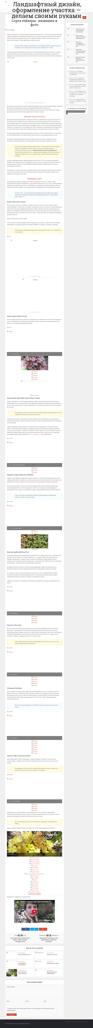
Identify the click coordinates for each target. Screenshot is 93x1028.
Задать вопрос (74, 1021)
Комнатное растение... (53, 963)
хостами (41, 434)
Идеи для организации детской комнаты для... (80, 44)
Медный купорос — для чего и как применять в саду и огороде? (77, 101)
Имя (8, 1001)
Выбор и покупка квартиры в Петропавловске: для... (80, 59)
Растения (57, 10)
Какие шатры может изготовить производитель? (81, 37)
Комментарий (11, 987)
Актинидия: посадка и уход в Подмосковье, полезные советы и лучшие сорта (77, 86)
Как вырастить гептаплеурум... (22, 972)
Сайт (45, 1001)
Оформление (28, 10)
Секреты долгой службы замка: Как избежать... (80, 30)
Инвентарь (38, 10)
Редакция (68, 1021)
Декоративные (21, 953)
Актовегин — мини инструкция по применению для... (81, 52)
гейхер (19, 34)
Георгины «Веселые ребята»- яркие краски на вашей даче (77, 73)
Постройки (47, 10)
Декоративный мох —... (24, 954)
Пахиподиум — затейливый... (22, 963)
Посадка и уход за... (52, 954)
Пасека (65, 10)
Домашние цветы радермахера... (52, 972)
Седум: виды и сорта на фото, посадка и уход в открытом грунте (77, 115)
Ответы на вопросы (83, 1021)
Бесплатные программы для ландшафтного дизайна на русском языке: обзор (77, 79)
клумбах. (50, 183)
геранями (35, 434)
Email (27, 1001)
